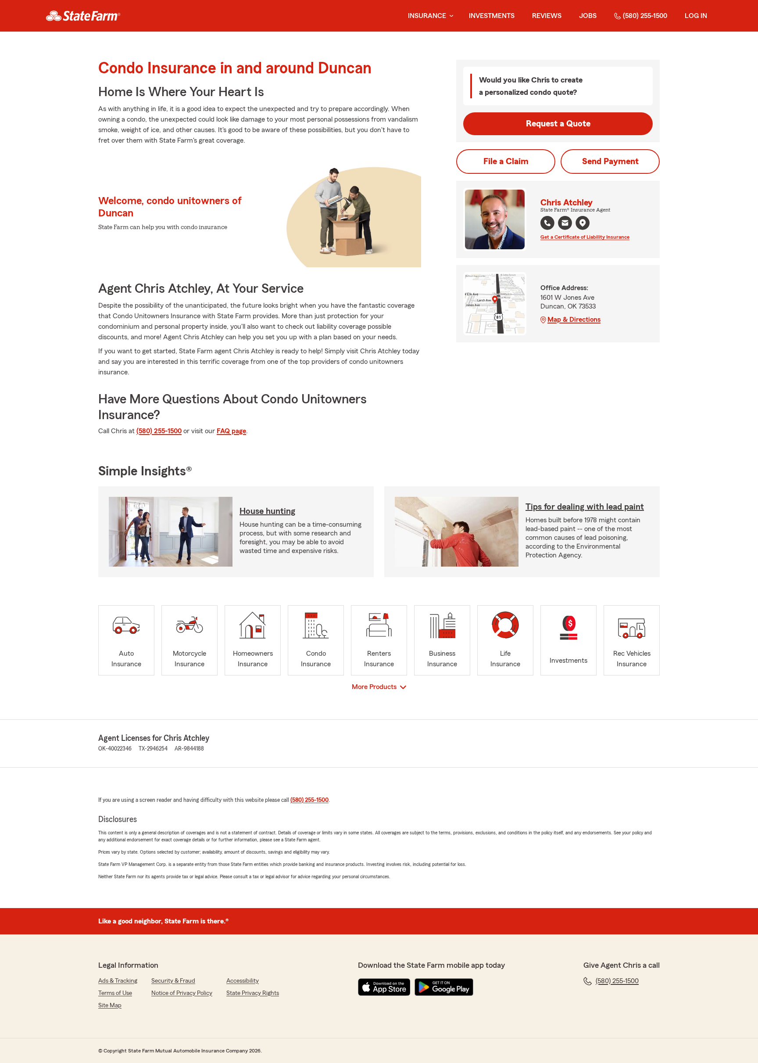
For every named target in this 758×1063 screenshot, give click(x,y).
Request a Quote (558, 123)
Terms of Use (115, 993)
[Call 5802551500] (547, 223)
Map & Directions (574, 319)
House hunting (267, 511)
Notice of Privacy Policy (181, 993)
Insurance (427, 15)
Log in (696, 15)
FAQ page (231, 431)
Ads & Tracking (117, 981)
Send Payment (610, 161)
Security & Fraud (173, 981)
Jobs (588, 15)
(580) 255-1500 (645, 15)
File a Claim (506, 161)
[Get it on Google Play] (444, 987)
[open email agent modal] (565, 224)
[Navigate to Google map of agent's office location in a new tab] (583, 223)
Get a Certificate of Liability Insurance (584, 237)
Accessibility (242, 981)
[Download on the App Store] (384, 987)
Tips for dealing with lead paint (585, 507)
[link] (83, 16)
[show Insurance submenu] (449, 16)
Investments (492, 15)
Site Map (110, 1005)
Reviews (546, 15)
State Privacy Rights (252, 993)
